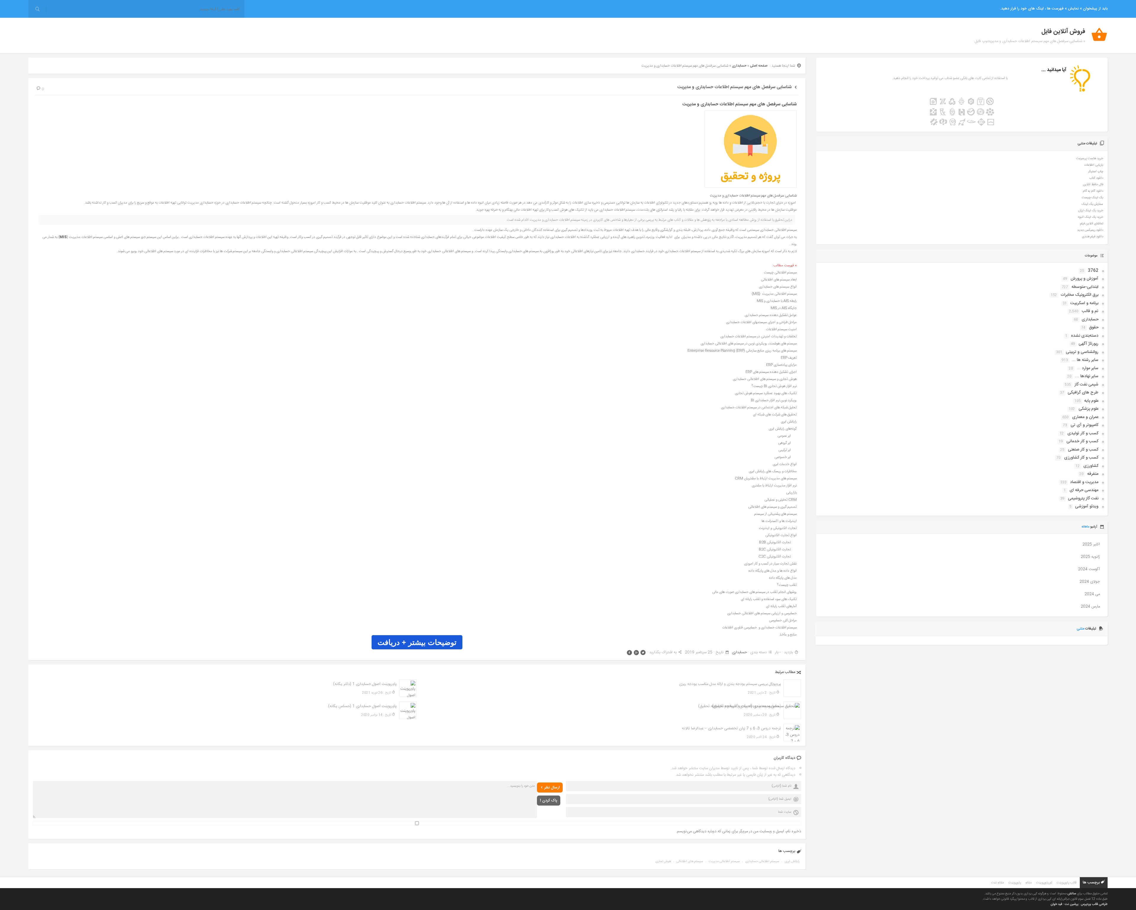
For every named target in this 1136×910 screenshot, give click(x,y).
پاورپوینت (1014, 882)
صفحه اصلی (758, 66)
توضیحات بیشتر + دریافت (416, 642)
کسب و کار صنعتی (1083, 449)
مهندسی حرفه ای (1083, 490)
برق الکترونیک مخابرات (1079, 295)
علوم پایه (1091, 400)
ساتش (1071, 893)
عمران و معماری (1085, 417)
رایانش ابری (792, 861)
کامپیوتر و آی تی (1084, 425)
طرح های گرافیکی (1083, 392)
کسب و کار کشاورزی (1081, 457)
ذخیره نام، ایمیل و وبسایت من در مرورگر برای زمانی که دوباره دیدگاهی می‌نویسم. (738, 831)
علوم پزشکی (1088, 408)
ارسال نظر (552, 787)
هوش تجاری (663, 861)
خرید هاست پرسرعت (1089, 158)
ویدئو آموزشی (1086, 506)
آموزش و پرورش (1084, 278)
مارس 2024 (1090, 606)
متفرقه (1092, 473)
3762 (1093, 270)
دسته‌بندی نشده (1084, 335)
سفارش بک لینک (1092, 204)
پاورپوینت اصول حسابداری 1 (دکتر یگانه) (365, 684)
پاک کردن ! (548, 800)
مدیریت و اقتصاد (1084, 482)
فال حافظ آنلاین (1093, 184)
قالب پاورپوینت (1066, 882)
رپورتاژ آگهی (1088, 343)
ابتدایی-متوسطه (1085, 287)
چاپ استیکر (1095, 171)
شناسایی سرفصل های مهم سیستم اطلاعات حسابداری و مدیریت (734, 87)
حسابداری (739, 66)
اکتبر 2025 (1091, 544)
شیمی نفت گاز (1086, 384)
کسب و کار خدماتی (1082, 441)
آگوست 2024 (1089, 569)
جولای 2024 (1089, 581)
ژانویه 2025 (1090, 557)
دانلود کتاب (1096, 178)
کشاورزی (1090, 465)
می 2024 (1092, 594)
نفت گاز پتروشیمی (1083, 498)
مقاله (1028, 882)
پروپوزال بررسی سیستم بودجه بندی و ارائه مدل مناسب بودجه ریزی (730, 684)
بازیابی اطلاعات (1093, 165)
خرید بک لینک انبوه (1090, 217)
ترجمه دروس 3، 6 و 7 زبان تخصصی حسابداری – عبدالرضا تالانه (731, 728)
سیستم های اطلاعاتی (689, 861)
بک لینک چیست (1092, 197)
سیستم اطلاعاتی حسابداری (762, 861)
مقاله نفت (997, 882)
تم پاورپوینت (1044, 882)
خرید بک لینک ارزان (1090, 210)
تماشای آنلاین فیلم (1091, 223)
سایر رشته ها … (1085, 360)
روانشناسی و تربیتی (1082, 352)
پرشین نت (1071, 904)
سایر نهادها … (1086, 376)
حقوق (1093, 327)
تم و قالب (1090, 311)
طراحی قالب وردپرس (1094, 904)
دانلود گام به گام (1093, 191)
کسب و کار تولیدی (1082, 433)
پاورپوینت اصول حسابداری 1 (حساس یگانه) (362, 706)
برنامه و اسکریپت (1084, 303)
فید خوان (1056, 904)
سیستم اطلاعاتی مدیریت (724, 861)
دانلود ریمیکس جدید (1090, 230)
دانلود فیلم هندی (1092, 236)
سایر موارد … (1087, 368)
